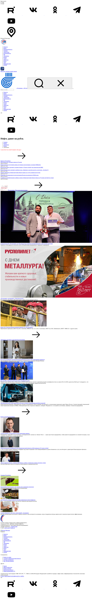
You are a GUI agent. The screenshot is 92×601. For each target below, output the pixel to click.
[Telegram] (77, 14)
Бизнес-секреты (7, 568)
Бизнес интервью (5, 416)
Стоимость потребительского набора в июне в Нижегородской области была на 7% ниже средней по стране (27, 177)
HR (4, 54)
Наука (4, 61)
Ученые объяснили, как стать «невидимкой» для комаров (15, 513)
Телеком (5, 50)
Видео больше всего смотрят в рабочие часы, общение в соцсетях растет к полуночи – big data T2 (24, 170)
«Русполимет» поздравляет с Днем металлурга (12, 298)
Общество (5, 59)
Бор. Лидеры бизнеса (8, 561)
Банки (4, 48)
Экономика (6, 56)
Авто (4, 62)
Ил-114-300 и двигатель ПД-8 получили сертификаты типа (15, 380)
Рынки (5, 143)
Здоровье (3, 475)
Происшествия (7, 63)
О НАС (2, 576)
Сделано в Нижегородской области (12, 558)
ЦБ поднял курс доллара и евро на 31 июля (11, 162)
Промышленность (7, 49)
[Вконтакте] (33, 14)
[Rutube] (11, 14)
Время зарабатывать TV (9, 571)
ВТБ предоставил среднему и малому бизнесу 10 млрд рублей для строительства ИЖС (22, 167)
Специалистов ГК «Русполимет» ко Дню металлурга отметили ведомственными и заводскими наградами (27, 243)
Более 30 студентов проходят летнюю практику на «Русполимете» (17, 327)
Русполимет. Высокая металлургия (17, 190)
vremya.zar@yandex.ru (9, 527)
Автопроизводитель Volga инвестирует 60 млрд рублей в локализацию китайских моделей (23, 403)
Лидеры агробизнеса (8, 559)
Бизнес (5, 57)
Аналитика (6, 144)
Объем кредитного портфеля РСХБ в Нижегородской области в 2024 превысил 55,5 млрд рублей (24, 448)
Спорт (5, 58)
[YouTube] (11, 26)
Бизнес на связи (7, 557)
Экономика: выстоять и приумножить (10, 339)
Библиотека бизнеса (8, 570)
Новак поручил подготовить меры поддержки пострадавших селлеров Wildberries (21, 164)
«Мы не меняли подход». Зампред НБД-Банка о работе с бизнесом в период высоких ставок (23, 462)
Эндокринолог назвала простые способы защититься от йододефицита (18, 499)
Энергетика (6, 52)
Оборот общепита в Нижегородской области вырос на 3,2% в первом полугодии (20, 172)
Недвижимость (7, 53)
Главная (5, 142)
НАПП (5, 65)
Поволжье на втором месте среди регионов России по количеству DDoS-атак (20, 175)
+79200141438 (13, 526)
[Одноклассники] (55, 14)
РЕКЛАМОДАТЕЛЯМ (10, 576)
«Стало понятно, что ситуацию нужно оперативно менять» (15, 433)
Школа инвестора (7, 567)
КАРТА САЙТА (20, 576)
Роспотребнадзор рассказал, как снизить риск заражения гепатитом (17, 486)
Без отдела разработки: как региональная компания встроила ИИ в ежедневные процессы (23, 359)
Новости (5, 46)
